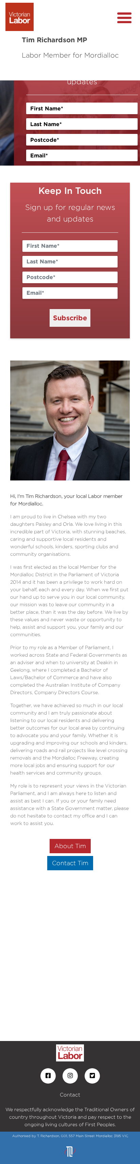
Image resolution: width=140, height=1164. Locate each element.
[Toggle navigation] (124, 18)
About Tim (70, 846)
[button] (10, 123)
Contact (70, 1094)
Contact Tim (70, 863)
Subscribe (70, 317)
